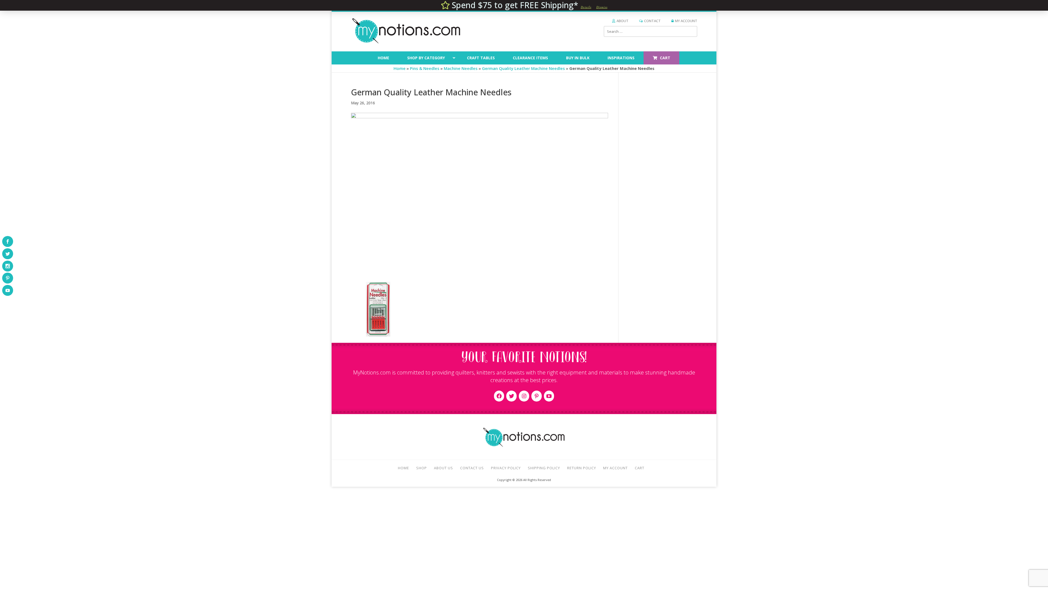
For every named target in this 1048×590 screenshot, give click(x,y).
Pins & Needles (424, 68)
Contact (652, 20)
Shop (421, 467)
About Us (443, 467)
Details (586, 7)
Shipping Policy (544, 467)
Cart (639, 467)
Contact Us (472, 467)
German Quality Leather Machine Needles (523, 68)
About (623, 20)
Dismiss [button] (602, 7)
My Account (686, 20)
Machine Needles (461, 68)
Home (400, 68)
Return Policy (581, 467)
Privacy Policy (506, 467)
